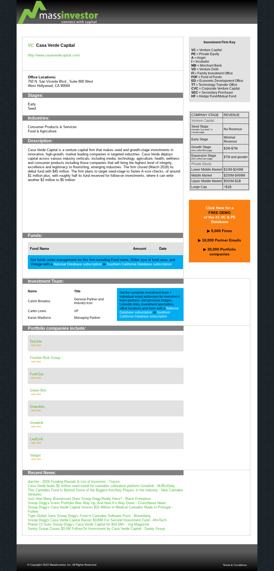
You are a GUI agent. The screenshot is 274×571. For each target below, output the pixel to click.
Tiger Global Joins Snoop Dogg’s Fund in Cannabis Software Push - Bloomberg (89, 516)
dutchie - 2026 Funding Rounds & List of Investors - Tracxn (74, 482)
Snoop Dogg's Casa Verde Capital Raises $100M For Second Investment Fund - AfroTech (97, 520)
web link (36, 345)
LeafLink (36, 439)
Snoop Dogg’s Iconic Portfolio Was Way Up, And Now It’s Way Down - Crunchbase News (97, 503)
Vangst (35, 455)
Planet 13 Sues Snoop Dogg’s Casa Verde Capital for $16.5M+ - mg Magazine (88, 524)
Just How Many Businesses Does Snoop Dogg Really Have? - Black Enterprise (89, 499)
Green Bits (38, 390)
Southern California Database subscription (139, 264)
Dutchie (36, 341)
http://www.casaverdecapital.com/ (54, 55)
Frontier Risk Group (45, 358)
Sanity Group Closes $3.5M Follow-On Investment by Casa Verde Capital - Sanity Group (96, 529)
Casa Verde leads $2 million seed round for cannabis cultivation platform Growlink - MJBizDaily (101, 486)
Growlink (36, 423)
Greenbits (37, 407)
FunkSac (37, 374)
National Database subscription (78, 264)
